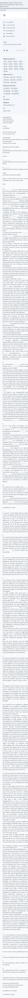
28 (10, 61)
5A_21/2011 (6, 88)
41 (20, 61)
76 (10, 66)
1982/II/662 (6, 99)
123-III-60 (6, 80)
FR (19, 50)
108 (22, 69)
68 (16, 64)
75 (5, 66)
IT (21, 50)
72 (21, 64)
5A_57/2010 (14, 88)
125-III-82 (12, 80)
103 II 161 (5, 833)
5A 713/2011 (16, 712)
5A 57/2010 (20, 519)
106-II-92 (12, 77)
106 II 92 (5, 818)
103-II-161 (6, 77)
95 (20, 66)
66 (10, 64)
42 (5, 64)
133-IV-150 (6, 82)
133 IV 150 (24, 574)
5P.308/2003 (15, 93)
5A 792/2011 (6, 128)
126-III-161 (19, 80)
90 (15, 66)
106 (16, 69)
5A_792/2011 (7, 93)
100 (11, 69)
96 (5, 69)
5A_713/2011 (15, 91)
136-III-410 (13, 82)
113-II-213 (19, 77)
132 (5, 71)
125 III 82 (20, 710)
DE (17, 50)
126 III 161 (13, 816)
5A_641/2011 (7, 91)
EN (23, 50)
